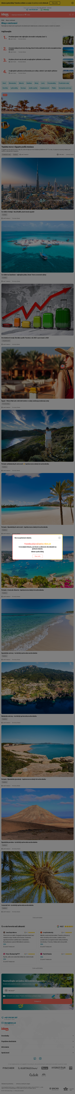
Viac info (37, 556)
